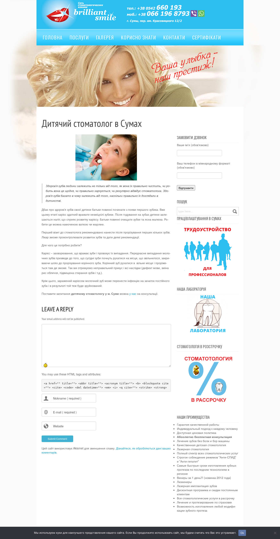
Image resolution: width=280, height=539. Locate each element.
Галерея (105, 37)
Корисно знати (138, 37)
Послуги (79, 37)
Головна (53, 37)
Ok (242, 532)
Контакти (174, 37)
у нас (132, 293)
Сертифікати (206, 37)
